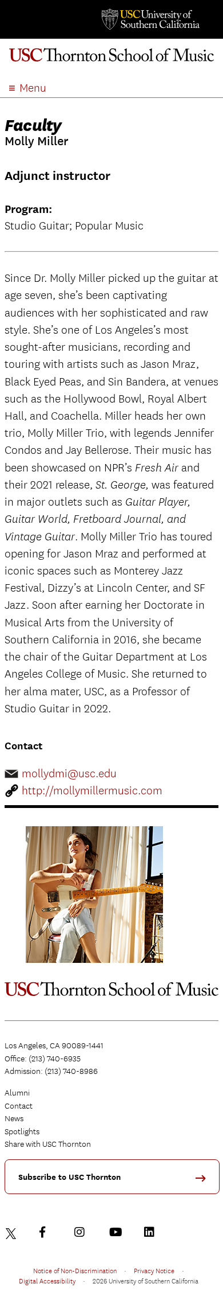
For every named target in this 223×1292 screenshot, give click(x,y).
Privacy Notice (154, 1270)
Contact (19, 1106)
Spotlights (22, 1131)
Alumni (17, 1093)
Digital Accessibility (47, 1280)
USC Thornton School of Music (111, 59)
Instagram (82, 1232)
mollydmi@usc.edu (69, 773)
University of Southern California (150, 19)
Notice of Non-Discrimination (75, 1270)
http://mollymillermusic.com (92, 791)
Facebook (47, 1232)
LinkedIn (152, 1232)
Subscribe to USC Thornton (69, 1177)
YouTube (117, 1232)
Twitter (13, 1232)
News (14, 1118)
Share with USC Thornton (48, 1144)
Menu (32, 88)
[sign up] (205, 1182)
